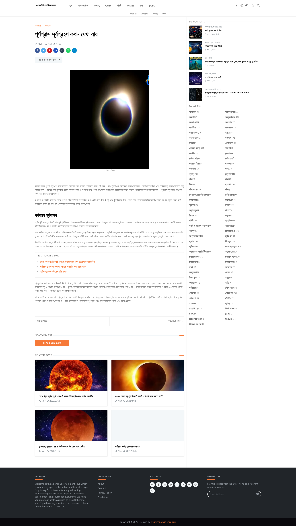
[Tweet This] (43, 50)
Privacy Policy (105, 492)
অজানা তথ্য (208, 27)
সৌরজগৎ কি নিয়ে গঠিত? (213, 45)
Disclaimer (103, 497)
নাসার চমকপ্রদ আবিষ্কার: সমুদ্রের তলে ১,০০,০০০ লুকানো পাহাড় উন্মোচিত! (231, 61)
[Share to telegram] (74, 50)
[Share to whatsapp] (68, 50)
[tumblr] (158, 484)
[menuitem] (70, 5)
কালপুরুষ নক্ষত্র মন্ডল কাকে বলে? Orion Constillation (227, 92)
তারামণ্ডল (208, 73)
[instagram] (241, 5)
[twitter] (189, 484)
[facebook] (236, 5)
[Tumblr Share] (62, 50)
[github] (152, 490)
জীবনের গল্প (133, 13)
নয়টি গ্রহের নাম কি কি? (213, 30)
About (101, 483)
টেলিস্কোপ (144, 13)
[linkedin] (164, 484)
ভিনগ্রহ (155, 13)
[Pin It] (49, 50)
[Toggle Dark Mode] (253, 5)
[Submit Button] (257, 494)
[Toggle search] (258, 5)
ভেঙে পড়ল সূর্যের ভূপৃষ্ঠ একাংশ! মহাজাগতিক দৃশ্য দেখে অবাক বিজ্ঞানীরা (67, 261)
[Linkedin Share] (55, 50)
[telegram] (152, 484)
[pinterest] (170, 484)
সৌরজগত (217, 42)
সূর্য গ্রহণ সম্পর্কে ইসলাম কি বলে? (53, 271)
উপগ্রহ (215, 27)
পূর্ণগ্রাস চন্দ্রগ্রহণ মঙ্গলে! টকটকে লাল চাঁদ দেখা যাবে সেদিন (63, 266)
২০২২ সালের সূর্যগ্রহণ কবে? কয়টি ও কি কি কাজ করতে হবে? (139, 396)
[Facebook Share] (37, 50)
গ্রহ (220, 27)
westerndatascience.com (163, 521)
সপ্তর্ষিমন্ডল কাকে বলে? (213, 77)
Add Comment (53, 342)
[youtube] (246, 5)
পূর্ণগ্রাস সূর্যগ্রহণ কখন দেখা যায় (127, 446)
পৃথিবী (210, 58)
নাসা (206, 58)
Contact (102, 488)
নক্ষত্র (164, 13)
